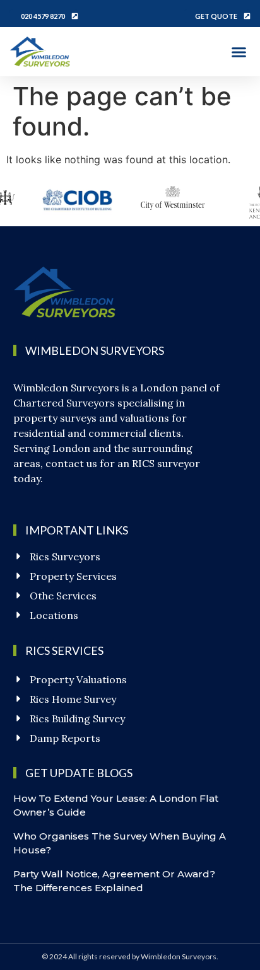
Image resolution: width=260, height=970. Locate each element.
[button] (239, 52)
